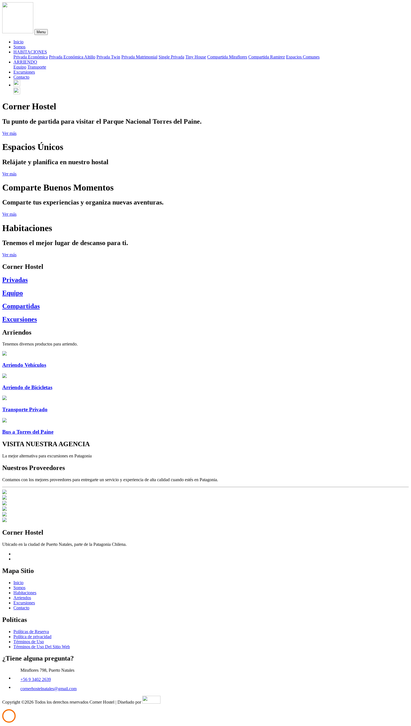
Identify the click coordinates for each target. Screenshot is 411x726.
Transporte (36, 67)
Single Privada (171, 57)
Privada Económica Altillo (72, 57)
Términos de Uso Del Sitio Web (41, 646)
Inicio (18, 41)
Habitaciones (24, 592)
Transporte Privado (25, 409)
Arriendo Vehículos (24, 365)
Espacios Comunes (303, 57)
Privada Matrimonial (139, 57)
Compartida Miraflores (227, 57)
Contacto (21, 77)
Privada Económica (30, 57)
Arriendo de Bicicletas (27, 387)
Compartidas (21, 306)
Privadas (15, 279)
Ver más (9, 133)
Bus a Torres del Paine (27, 432)
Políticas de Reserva (31, 631)
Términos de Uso (28, 641)
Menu (41, 32)
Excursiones (24, 72)
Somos (19, 46)
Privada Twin (108, 57)
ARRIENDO (25, 62)
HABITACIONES (30, 52)
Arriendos (22, 597)
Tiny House (195, 57)
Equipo (19, 67)
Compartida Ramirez (266, 57)
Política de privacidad (32, 636)
